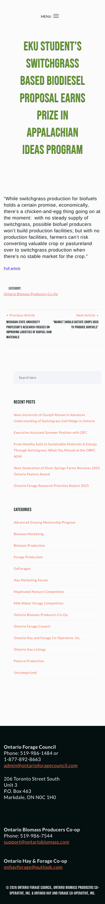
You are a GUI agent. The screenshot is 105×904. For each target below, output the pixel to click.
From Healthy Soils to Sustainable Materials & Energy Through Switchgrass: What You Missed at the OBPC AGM (55, 450)
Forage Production (28, 557)
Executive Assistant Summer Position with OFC (50, 432)
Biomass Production (29, 545)
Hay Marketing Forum (31, 580)
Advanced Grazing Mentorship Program (44, 522)
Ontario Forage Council (32, 626)
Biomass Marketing (29, 534)
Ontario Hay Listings (30, 649)
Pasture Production (29, 661)
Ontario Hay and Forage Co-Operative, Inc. (47, 638)
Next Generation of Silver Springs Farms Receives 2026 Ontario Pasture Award (57, 471)
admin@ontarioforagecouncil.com (41, 765)
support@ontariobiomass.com (36, 842)
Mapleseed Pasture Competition (39, 592)
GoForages (22, 568)
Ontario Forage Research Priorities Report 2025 (51, 486)
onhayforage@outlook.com (33, 867)
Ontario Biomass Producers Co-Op (31, 294)
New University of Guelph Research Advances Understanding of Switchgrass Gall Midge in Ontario (54, 418)
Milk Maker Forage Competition (38, 603)
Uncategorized (25, 672)
